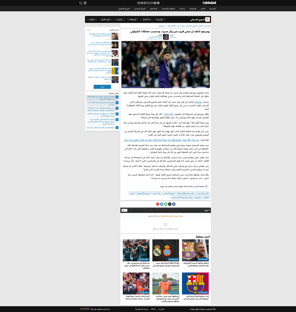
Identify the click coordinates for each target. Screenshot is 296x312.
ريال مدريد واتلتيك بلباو (186, 193)
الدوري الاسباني (169, 193)
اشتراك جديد (161, 216)
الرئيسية (213, 9)
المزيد (89, 29)
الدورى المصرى (139, 9)
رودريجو (198, 102)
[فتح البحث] (81, 3)
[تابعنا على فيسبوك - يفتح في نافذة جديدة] (138, 3)
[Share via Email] (157, 204)
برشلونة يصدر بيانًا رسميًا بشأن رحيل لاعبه (100, 127)
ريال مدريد (168, 114)
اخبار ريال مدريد (203, 193)
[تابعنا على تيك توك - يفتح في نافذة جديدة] (148, 3)
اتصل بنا (161, 309)
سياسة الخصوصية (142, 309)
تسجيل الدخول (173, 216)
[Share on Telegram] (161, 204)
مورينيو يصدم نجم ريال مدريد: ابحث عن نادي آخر (101, 103)
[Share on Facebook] (174, 204)
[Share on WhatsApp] (165, 204)
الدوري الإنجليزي (124, 9)
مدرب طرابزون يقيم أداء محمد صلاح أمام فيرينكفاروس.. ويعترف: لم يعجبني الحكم (101, 109)
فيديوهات (192, 9)
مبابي (132, 193)
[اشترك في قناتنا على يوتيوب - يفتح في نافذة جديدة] (145, 3)
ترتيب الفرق (106, 19)
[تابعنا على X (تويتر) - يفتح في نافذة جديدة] (151, 3)
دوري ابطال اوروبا (143, 193)
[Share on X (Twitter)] (169, 204)
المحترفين (153, 9)
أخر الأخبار (146, 19)
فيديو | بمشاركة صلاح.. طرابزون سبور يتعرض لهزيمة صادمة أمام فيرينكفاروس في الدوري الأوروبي (101, 121)
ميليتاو (206, 197)
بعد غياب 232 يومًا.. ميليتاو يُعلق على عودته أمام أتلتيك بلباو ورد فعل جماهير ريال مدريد (161, 140)
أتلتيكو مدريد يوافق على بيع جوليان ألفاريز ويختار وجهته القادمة (100, 115)
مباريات (182, 9)
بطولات (192, 309)
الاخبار (203, 9)
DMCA (153, 309)
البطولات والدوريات (168, 9)
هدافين (91, 19)
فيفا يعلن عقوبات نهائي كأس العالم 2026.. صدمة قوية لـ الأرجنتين (100, 98)
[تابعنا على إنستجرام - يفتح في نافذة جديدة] (142, 3)
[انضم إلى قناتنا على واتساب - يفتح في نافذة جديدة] (155, 3)
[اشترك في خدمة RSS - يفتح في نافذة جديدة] (158, 3)
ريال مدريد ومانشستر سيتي (182, 197)
